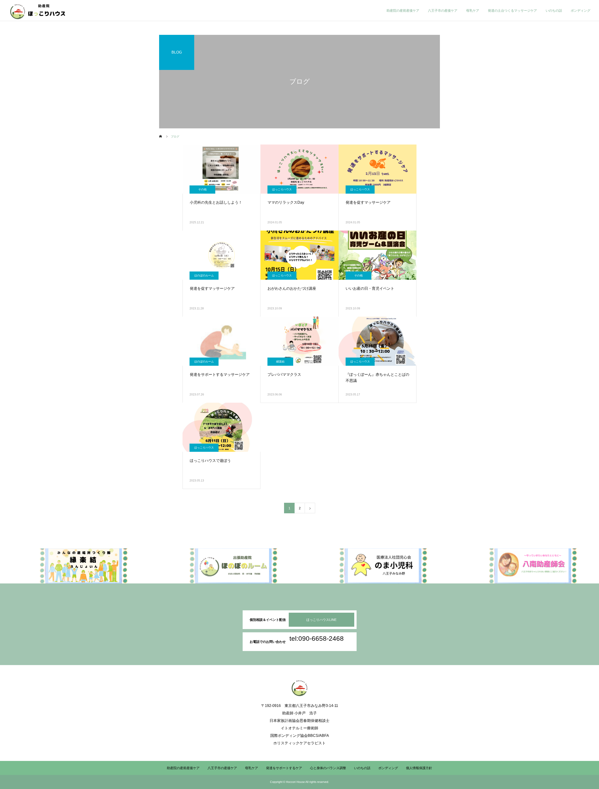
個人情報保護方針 (419, 768)
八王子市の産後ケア (442, 10)
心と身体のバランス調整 (328, 768)
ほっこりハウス (282, 189)
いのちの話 (554, 10)
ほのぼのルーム (204, 275)
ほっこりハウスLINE (321, 620)
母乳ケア (472, 10)
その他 (202, 189)
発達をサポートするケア (284, 768)
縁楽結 (280, 361)
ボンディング (580, 10)
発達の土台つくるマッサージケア (512, 10)
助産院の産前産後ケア (403, 10)
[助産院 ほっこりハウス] (38, 10)
